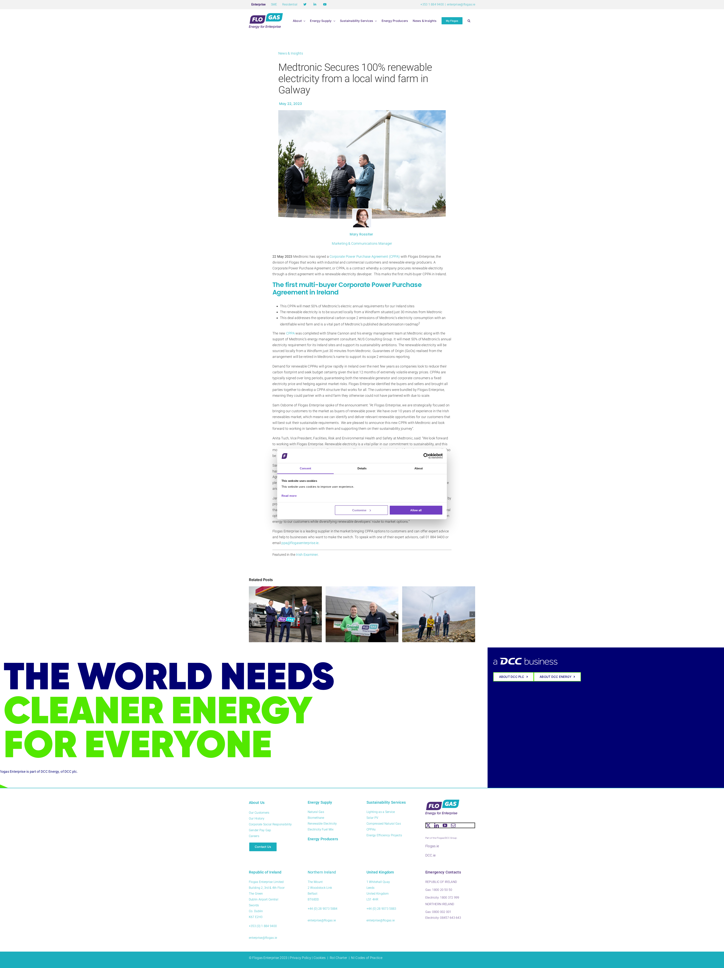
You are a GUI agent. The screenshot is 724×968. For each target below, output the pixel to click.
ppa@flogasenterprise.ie (299, 543)
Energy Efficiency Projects (384, 835)
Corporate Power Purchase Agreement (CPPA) (365, 256)
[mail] (453, 825)
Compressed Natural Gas (384, 823)
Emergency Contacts (443, 872)
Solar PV (372, 818)
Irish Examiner (307, 555)
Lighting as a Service (381, 812)
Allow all (416, 510)
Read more (289, 495)
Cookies (320, 958)
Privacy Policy (300, 958)
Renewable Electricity (322, 823)
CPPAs (371, 829)
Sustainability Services (386, 802)
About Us (257, 802)
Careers (254, 836)
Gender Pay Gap (260, 830)
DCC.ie (430, 855)
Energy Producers (323, 839)
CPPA (290, 333)
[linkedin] (436, 825)
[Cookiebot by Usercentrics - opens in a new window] (426, 456)
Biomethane (316, 818)
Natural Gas (316, 812)
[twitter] (428, 825)
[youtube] (445, 825)
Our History (256, 818)
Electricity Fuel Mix (321, 829)
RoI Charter (338, 958)
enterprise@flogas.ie (461, 4)
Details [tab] (362, 468)
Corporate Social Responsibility (270, 824)
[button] (469, 20)
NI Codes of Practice (366, 958)
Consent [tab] (305, 468)
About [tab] (418, 468)
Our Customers (259, 812)
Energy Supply (320, 802)
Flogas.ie (432, 846)
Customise (359, 510)
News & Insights (290, 53)
